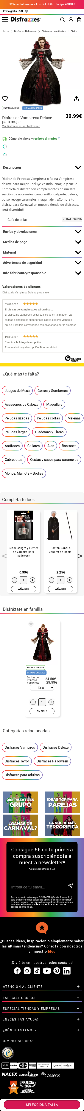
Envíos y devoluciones (20, 231)
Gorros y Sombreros (52, 390)
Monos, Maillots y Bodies (24, 473)
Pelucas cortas (48, 418)
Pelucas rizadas (17, 418)
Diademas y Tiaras (49, 432)
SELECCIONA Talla (42, 1104)
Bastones (69, 445)
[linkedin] (66, 970)
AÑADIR (23, 589)
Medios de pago (15, 242)
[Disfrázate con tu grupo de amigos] (20, 812)
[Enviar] (70, 886)
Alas (50, 445)
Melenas (74, 418)
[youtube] (47, 970)
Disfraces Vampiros (20, 747)
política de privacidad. (22, 907)
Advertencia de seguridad (22, 262)
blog (52, 951)
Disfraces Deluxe (55, 747)
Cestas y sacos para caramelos (54, 459)
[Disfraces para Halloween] (62, 835)
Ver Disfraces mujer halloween (21, 126)
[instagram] (27, 970)
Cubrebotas (13, 459)
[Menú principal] (5, 19)
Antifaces (12, 445)
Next (78, 553)
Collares (33, 445)
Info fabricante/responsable (24, 273)
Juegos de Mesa (17, 390)
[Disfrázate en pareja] (62, 812)
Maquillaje (54, 404)
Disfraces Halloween (52, 761)
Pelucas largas (16, 432)
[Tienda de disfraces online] (26, 20)
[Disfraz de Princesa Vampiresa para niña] (30, 625)
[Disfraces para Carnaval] (20, 835)
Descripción (12, 167)
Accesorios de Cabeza (22, 404)
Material (9, 252)
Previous (3, 553)
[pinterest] (57, 970)
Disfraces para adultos (22, 775)
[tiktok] (37, 970)
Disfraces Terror (17, 761)
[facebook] (17, 970)
